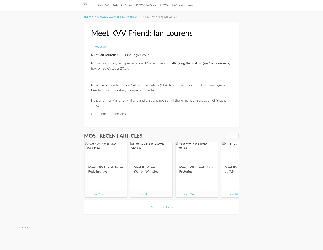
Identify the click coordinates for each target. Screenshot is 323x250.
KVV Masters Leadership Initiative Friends (116, 17)
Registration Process (122, 5)
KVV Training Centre (146, 5)
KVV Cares (177, 5)
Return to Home (161, 207)
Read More (99, 194)
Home (190, 5)
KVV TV (164, 5)
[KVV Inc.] (85, 5)
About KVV (103, 5)
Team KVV (101, 47)
